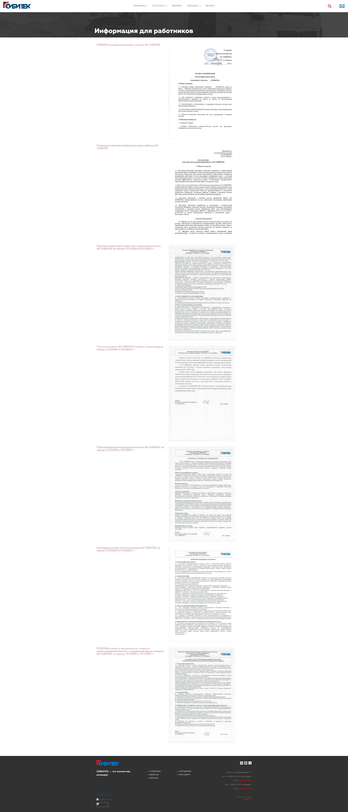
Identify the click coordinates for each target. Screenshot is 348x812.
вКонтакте (241, 763)
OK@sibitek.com (245, 780)
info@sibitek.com (245, 789)
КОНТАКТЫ (210, 6)
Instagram (245, 763)
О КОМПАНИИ (139, 6)
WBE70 (247, 799)
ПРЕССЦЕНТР (192, 6)
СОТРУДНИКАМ (158, 6)
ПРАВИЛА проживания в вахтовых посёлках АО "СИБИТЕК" (128, 45)
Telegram (249, 763)
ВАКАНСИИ (176, 6)
